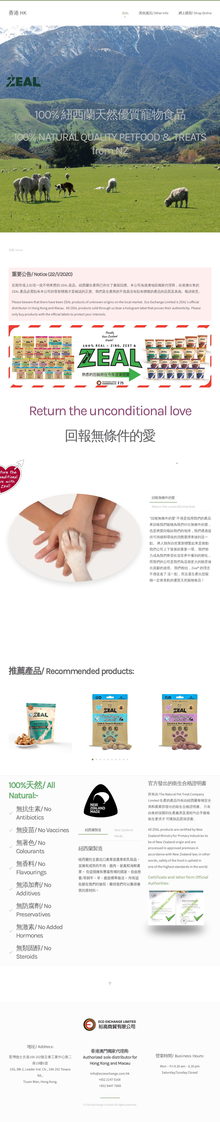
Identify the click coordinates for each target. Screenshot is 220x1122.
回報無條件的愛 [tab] (163, 498)
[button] (110, 984)
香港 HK (17, 13)
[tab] (92, 759)
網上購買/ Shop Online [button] (195, 13)
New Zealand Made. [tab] (123, 833)
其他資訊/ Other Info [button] (153, 13)
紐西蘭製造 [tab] (93, 830)
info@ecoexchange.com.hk (110, 1073)
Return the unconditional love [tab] (173, 506)
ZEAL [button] (125, 13)
